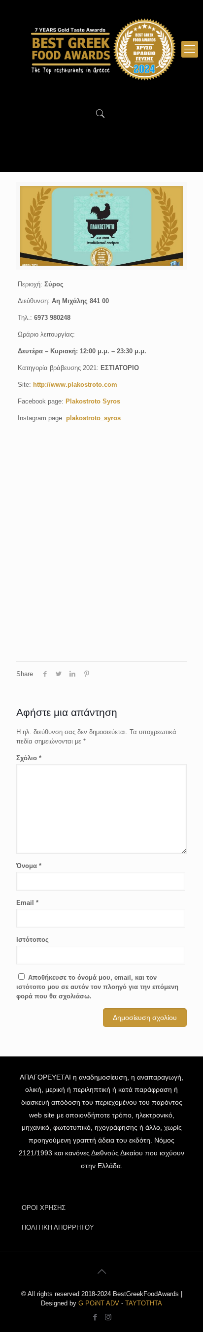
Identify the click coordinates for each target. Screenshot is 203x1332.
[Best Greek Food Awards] (101, 49)
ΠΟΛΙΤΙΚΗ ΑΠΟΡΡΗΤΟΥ (58, 1227)
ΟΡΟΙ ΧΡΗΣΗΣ (44, 1207)
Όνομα (28, 865)
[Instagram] (108, 1317)
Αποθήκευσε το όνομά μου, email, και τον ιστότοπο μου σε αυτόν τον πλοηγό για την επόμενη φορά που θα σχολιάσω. (97, 987)
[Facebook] (95, 1317)
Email (27, 902)
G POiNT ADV (98, 1303)
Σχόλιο (28, 758)
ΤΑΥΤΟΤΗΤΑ (143, 1303)
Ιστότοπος (32, 939)
